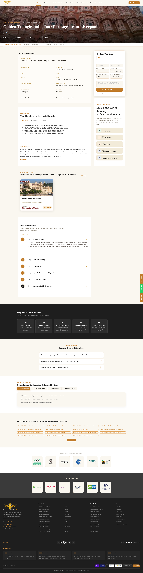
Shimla (66, 524)
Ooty (66, 534)
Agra (66, 519)
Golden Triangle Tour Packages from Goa (55, 429)
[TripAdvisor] (73, 542)
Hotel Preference (115, 74)
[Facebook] (58, 542)
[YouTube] (65, 542)
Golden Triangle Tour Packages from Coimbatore (84, 425)
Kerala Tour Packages (43, 534)
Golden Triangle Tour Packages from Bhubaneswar (84, 432)
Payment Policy (24, 388)
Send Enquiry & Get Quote (109, 89)
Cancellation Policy (69, 388)
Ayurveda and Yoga (94, 524)
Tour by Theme (69, 2)
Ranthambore (68, 516)
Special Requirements (102, 80)
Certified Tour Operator (121, 524)
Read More (23, 159)
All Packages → (85, 175)
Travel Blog (119, 511)
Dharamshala (68, 529)
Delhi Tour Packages (43, 511)
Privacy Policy (119, 516)
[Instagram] (62, 542)
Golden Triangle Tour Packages (13, 22)
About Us (118, 506)
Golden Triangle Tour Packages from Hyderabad (84, 435)
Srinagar (66, 521)
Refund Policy (55, 388)
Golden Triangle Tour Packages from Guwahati (56, 435)
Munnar (66, 531)
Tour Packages (45, 2)
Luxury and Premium (95, 519)
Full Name (99, 63)
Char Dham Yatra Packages (45, 529)
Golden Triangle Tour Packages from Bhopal (55, 432)
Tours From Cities (91, 2)
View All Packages (26, 32)
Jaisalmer (67, 511)
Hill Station (92, 529)
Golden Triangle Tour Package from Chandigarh (29, 432)
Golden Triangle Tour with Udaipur (31, 198)
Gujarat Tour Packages (44, 514)
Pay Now (136, 565)
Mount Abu (67, 514)
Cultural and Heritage (95, 506)
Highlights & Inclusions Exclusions (13, 44)
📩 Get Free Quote (11, 32)
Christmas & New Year (95, 534)
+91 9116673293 (7, 524)
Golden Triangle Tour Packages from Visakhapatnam (30, 429)
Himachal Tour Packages (44, 521)
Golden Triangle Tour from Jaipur (80, 429)
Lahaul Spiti (67, 526)
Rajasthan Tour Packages (44, 506)
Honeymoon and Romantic (96, 509)
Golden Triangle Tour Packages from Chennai (111, 432)
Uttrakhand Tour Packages (44, 524)
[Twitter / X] (69, 542)
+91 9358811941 (7, 521)
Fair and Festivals (94, 521)
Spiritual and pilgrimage (95, 514)
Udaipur (66, 509)
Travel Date (113, 68)
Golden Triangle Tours (44, 509)
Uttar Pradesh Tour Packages (45, 516)
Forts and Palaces (94, 516)
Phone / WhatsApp (115, 63)
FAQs (55, 44)
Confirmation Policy (39, 388)
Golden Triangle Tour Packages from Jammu (111, 425)
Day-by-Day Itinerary (46, 44)
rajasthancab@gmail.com (9, 526)
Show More (71, 440)
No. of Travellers (101, 74)
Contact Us (118, 509)
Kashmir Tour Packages (44, 526)
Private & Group (94, 531)
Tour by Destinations (58, 2)
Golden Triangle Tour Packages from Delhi (27, 435)
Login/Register (134, 2)
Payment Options (120, 514)
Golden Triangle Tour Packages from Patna (27, 425)
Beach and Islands (94, 526)
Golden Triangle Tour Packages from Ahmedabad (112, 429)
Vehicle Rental (80, 2)
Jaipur (66, 506)
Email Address (100, 68)
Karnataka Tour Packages (44, 531)
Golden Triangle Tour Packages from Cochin (55, 425)
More (100, 2)
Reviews (62, 44)
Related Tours (35, 44)
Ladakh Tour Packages (44, 519)
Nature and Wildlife (94, 511)
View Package (47, 207)
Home (38, 2)
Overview (26, 44)
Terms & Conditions (120, 519)
